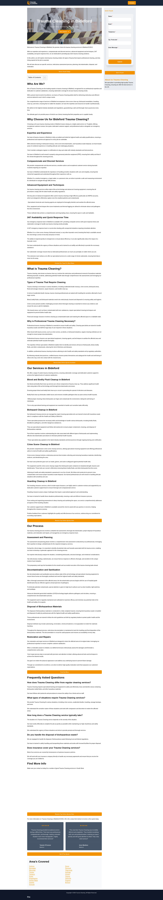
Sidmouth (68, 878)
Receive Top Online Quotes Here (64, 520)
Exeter (31, 876)
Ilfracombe (32, 870)
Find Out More (64, 672)
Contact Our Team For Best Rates (64, 263)
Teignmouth (68, 870)
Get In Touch (120, 72)
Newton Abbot (33, 880)
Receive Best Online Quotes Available (64, 362)
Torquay (67, 876)
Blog (28, 897)
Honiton (67, 874)
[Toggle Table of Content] (44, 77)
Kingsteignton (33, 878)
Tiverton (31, 872)
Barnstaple (32, 868)
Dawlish (31, 882)
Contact (132, 3)
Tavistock (32, 874)
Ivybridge (68, 872)
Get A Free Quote (64, 854)
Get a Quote (63, 31)
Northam (31, 866)
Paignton (68, 880)
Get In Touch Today (64, 71)
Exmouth (32, 884)
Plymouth (68, 868)
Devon (67, 866)
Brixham (67, 882)
